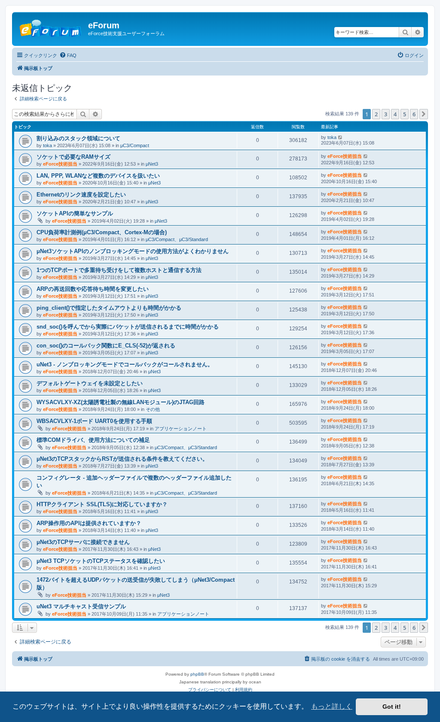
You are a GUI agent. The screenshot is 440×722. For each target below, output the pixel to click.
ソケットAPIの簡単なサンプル (75, 213)
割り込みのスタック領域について (78, 138)
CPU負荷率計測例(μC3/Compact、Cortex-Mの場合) (102, 232)
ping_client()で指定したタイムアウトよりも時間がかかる (109, 308)
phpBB (197, 674)
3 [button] (385, 114)
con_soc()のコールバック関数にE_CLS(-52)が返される (106, 345)
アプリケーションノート (181, 428)
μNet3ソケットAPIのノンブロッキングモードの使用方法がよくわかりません (133, 251)
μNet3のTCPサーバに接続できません (83, 542)
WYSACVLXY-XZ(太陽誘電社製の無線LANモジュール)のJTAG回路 (121, 402)
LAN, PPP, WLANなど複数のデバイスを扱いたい (98, 175)
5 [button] (404, 114)
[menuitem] (67, 55)
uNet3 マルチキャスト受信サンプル (81, 606)
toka (47, 145)
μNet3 (152, 163)
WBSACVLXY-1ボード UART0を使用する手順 (94, 421)
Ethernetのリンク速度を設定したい (81, 194)
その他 (153, 409)
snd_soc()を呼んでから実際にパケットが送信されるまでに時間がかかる (128, 326)
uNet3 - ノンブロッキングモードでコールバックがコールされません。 (125, 364)
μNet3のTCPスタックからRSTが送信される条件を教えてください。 (122, 459)
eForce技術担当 (60, 163)
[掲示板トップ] (51, 28)
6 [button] (414, 114)
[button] (423, 114)
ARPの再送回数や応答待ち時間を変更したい (93, 289)
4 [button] (395, 114)
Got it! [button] (391, 706)
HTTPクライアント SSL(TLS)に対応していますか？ (102, 504)
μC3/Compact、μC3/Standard (177, 239)
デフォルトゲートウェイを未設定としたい (90, 383)
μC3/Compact (134, 145)
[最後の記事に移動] (340, 137)
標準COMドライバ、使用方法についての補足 (93, 440)
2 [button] (376, 114)
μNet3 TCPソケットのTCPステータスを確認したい (101, 561)
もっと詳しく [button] (331, 706)
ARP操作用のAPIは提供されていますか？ (89, 523)
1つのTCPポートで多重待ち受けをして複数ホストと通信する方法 (119, 270)
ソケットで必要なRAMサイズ (73, 157)
